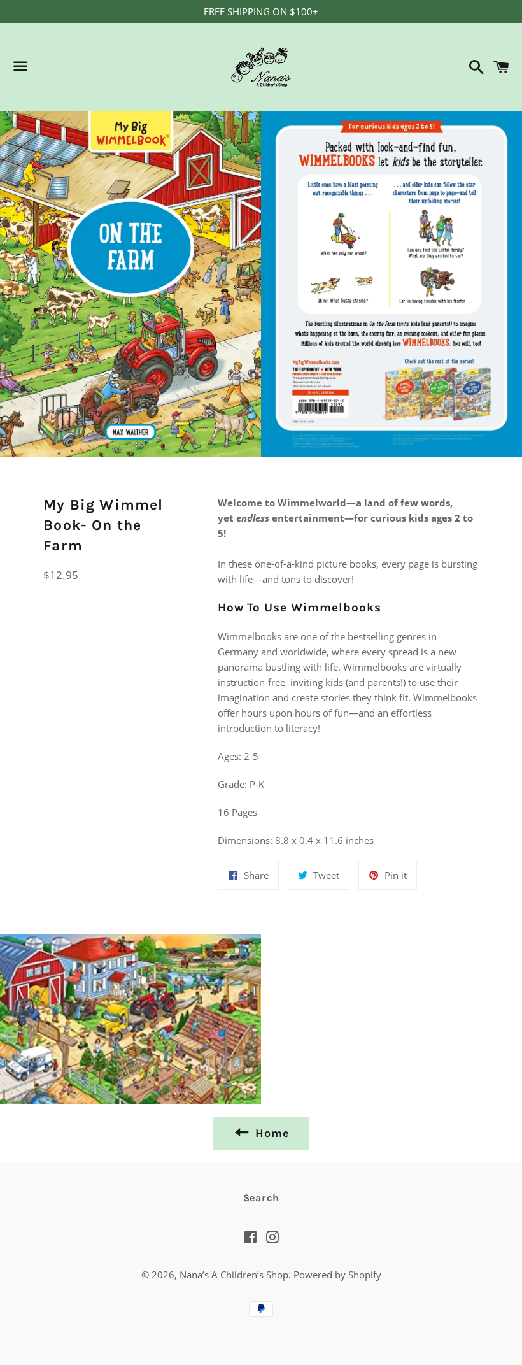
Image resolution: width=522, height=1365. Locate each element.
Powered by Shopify (337, 1274)
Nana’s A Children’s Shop (234, 1274)
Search (261, 1198)
